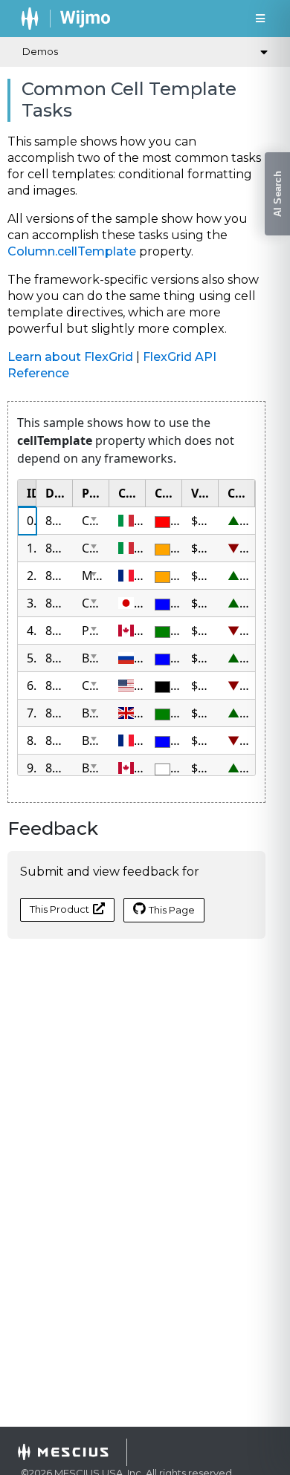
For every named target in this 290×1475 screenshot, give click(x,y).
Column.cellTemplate (71, 251)
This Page (172, 910)
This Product (59, 909)
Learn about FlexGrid (70, 357)
